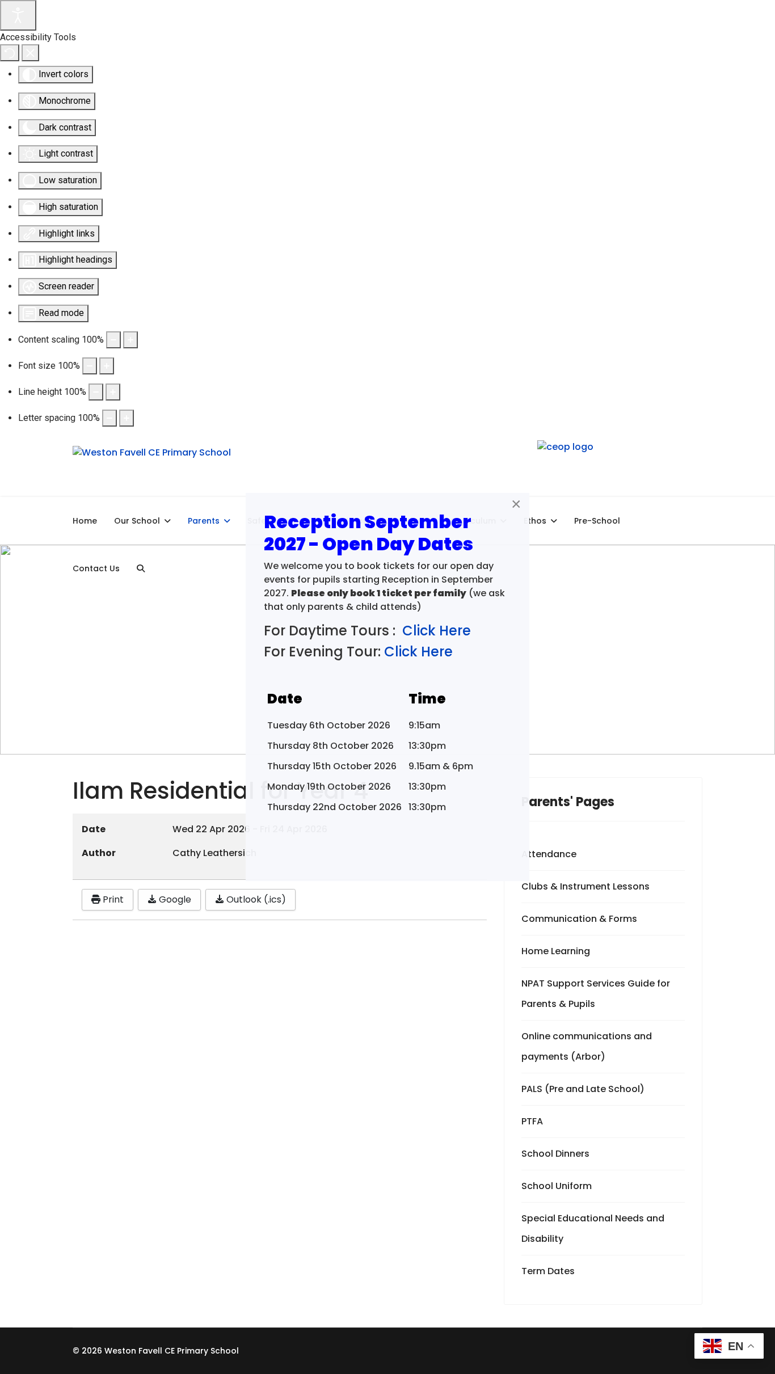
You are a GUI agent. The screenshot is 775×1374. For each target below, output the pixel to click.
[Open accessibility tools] (18, 15)
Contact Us (96, 568)
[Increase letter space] (126, 418)
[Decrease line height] (96, 392)
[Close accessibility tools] (30, 52)
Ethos (535, 520)
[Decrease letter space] (109, 418)
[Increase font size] (106, 365)
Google (174, 899)
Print (112, 899)
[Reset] (9, 52)
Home (85, 520)
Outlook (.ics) (255, 899)
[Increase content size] (130, 339)
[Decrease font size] (89, 365)
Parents (204, 520)
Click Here (436, 630)
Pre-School (597, 520)
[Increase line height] (113, 392)
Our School (137, 520)
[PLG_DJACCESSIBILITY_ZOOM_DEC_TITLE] (113, 339)
